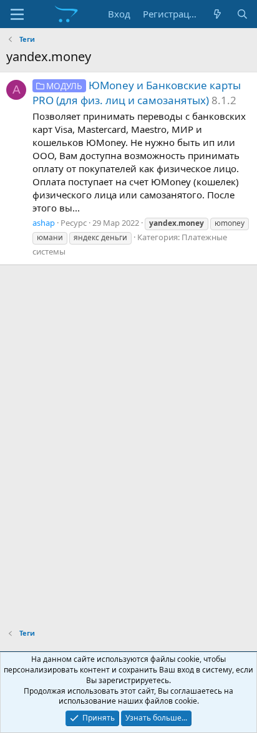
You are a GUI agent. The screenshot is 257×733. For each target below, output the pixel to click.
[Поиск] (242, 14)
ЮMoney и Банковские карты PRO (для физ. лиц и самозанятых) (136, 92)
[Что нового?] (217, 14)
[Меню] (17, 14)
